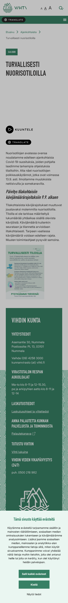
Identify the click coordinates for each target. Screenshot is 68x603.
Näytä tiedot (34, 594)
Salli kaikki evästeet (34, 573)
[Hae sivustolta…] (61, 8)
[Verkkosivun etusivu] (15, 8)
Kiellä (34, 584)
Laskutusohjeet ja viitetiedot (30, 411)
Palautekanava (21, 433)
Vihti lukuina (20, 452)
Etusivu (10, 32)
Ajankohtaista (28, 32)
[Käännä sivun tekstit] (13, 19)
